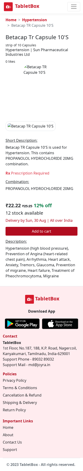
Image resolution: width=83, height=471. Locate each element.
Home (11, 19)
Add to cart (41, 231)
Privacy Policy (14, 380)
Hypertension (34, 19)
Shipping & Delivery (20, 402)
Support (10, 449)
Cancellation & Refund (22, 395)
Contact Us (12, 442)
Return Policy (14, 409)
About (8, 434)
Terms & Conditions (20, 387)
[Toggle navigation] (73, 6)
